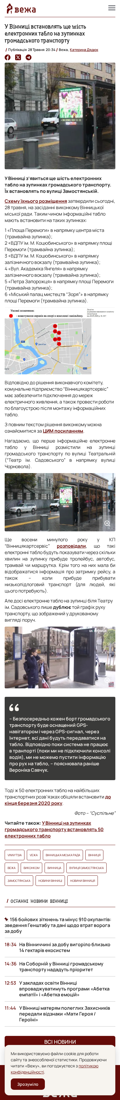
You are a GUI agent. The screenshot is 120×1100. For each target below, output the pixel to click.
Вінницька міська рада (63, 855)
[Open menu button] (111, 8)
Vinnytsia (15, 855)
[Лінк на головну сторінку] (21, 8)
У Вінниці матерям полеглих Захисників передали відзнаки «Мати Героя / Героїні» (64, 1014)
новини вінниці (50, 881)
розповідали (71, 546)
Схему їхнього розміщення (36, 201)
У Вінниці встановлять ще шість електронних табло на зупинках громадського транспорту (45, 33)
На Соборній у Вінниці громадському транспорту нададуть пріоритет (61, 966)
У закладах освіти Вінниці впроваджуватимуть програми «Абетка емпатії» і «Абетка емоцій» (64, 989)
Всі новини (60, 1041)
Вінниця (94, 855)
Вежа (11, 868)
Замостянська (19, 881)
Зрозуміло (27, 1084)
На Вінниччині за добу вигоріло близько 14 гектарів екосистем (64, 947)
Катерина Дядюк (84, 49)
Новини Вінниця (82, 881)
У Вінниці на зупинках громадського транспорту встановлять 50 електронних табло (54, 829)
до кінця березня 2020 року (58, 800)
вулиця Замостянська (86, 868)
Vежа (34, 855)
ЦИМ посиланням (63, 431)
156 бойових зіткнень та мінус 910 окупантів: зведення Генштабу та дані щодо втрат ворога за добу (58, 925)
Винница (54, 868)
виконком (31, 868)
